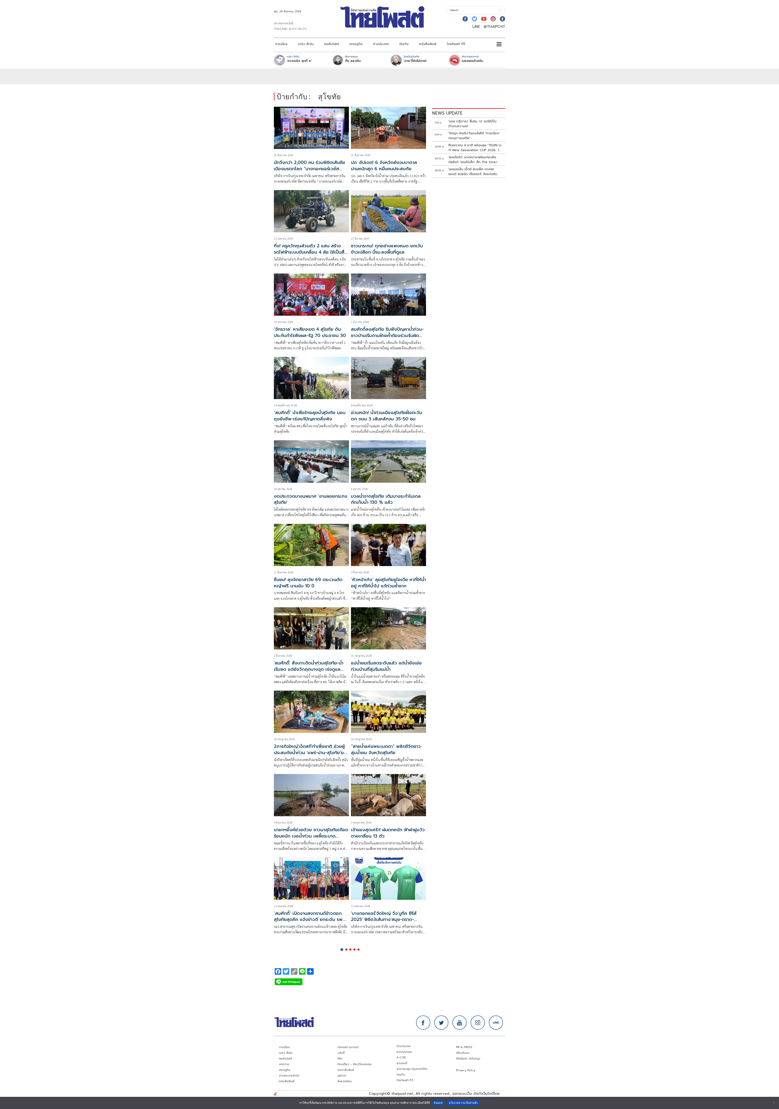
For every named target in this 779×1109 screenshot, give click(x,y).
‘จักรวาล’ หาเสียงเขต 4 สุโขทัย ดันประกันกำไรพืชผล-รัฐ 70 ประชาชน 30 (310, 332)
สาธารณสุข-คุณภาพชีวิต (412, 1069)
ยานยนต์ (402, 1063)
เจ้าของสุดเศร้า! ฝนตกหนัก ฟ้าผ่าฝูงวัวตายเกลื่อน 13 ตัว (388, 832)
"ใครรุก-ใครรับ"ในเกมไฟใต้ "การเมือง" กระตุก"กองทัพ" (474, 136)
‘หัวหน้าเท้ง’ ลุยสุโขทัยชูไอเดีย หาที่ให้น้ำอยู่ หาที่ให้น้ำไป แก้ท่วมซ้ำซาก (388, 582)
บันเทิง (404, 44)
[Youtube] (483, 19)
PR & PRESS (464, 1047)
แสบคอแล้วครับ (472, 60)
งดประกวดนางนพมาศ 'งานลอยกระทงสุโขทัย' (310, 499)
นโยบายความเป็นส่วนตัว (463, 1102)
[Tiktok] (502, 19)
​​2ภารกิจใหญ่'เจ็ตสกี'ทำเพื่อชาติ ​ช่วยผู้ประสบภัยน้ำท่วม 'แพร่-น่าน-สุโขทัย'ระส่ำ (309, 752)
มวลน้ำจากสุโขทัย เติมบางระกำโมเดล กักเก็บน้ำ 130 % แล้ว (386, 499)
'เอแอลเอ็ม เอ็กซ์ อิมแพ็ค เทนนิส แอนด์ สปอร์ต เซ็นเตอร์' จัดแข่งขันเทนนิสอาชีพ (472, 172)
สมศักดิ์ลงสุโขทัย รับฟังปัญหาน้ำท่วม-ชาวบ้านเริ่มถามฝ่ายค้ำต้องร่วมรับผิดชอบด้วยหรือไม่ (387, 335)
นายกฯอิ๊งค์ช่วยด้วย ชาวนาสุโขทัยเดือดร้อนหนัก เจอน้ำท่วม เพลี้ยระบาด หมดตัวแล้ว (311, 836)
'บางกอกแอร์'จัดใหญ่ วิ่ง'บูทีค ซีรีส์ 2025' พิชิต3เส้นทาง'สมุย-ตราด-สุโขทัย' (383, 919)
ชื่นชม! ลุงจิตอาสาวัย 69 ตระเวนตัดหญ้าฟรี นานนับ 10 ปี (308, 582)
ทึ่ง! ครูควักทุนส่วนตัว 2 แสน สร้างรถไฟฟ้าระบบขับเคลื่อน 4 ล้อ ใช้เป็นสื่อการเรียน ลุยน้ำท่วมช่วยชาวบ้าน (310, 252)
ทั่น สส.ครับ (353, 60)
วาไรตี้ (341, 1053)
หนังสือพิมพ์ (427, 44)
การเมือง (281, 44)
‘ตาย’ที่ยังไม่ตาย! (414, 60)
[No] (774, 1103)
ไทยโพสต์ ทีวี (456, 44)
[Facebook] (465, 19)
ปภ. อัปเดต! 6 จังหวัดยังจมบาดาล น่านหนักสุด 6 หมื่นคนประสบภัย (384, 165)
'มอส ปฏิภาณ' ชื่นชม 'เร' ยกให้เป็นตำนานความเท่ (472, 124)
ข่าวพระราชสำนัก (289, 1075)
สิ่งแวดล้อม (344, 1081)
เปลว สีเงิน (306, 44)
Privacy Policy (466, 1070)
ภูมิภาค (341, 1075)
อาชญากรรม (404, 1052)
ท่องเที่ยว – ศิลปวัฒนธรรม (354, 1064)
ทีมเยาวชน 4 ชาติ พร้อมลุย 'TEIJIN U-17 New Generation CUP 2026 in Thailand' (475, 148)
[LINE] (496, 1022)
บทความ (284, 1064)
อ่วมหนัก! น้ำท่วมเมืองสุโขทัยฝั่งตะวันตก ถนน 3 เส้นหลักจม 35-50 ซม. (386, 415)
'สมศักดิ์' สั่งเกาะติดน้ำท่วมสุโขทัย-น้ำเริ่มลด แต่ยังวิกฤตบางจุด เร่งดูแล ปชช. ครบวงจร (308, 669)
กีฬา (339, 1058)
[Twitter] (474, 19)
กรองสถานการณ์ (348, 1047)
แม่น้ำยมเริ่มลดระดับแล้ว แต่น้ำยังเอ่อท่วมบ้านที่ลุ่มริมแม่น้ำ (386, 666)
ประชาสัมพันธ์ (345, 1070)
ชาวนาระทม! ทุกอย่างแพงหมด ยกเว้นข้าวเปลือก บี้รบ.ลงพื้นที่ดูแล (387, 248)
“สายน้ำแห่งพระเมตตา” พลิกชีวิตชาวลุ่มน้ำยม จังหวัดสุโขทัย (386, 749)
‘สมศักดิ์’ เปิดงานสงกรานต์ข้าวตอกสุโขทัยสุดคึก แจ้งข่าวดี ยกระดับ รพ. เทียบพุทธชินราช (308, 919)
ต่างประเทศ (381, 44)
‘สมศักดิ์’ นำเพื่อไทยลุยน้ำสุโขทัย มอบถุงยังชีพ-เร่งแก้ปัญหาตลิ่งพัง (309, 415)
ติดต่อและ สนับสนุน (468, 1058)
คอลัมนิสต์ (331, 44)
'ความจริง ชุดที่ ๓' (299, 60)
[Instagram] (493, 19)
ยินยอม (438, 1102)
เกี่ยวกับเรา (463, 1053)
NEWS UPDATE (447, 113)
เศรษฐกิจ (355, 44)
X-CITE (401, 1057)
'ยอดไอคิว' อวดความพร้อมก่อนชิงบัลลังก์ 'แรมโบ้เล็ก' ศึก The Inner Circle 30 (472, 160)
